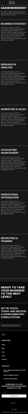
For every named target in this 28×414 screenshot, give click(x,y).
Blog (3, 348)
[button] (26, 2)
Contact (4, 359)
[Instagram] (11, 406)
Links (3, 355)
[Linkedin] (14, 406)
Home (3, 344)
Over (3, 352)
